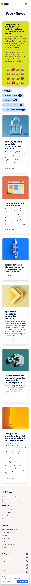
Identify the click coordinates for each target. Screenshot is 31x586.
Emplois (4, 561)
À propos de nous (7, 558)
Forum (4, 541)
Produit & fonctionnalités (14, 110)
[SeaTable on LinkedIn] (27, 554)
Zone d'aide (5, 532)
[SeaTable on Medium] (27, 557)
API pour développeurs (9, 544)
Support (4, 519)
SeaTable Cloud (7, 510)
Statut (4, 547)
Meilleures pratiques (12, 95)
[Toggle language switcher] (25, 3)
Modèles (4, 535)
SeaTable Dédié (7, 513)
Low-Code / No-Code (13, 105)
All (6, 91)
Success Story (10, 100)
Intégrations (6, 538)
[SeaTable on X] (27, 564)
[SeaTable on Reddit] (27, 568)
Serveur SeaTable (7, 516)
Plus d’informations (6, 581)
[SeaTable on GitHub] (27, 572)
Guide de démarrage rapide (10, 529)
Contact (4, 567)
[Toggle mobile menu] (29, 4)
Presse (4, 564)
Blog (3, 570)
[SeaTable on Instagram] (27, 561)
